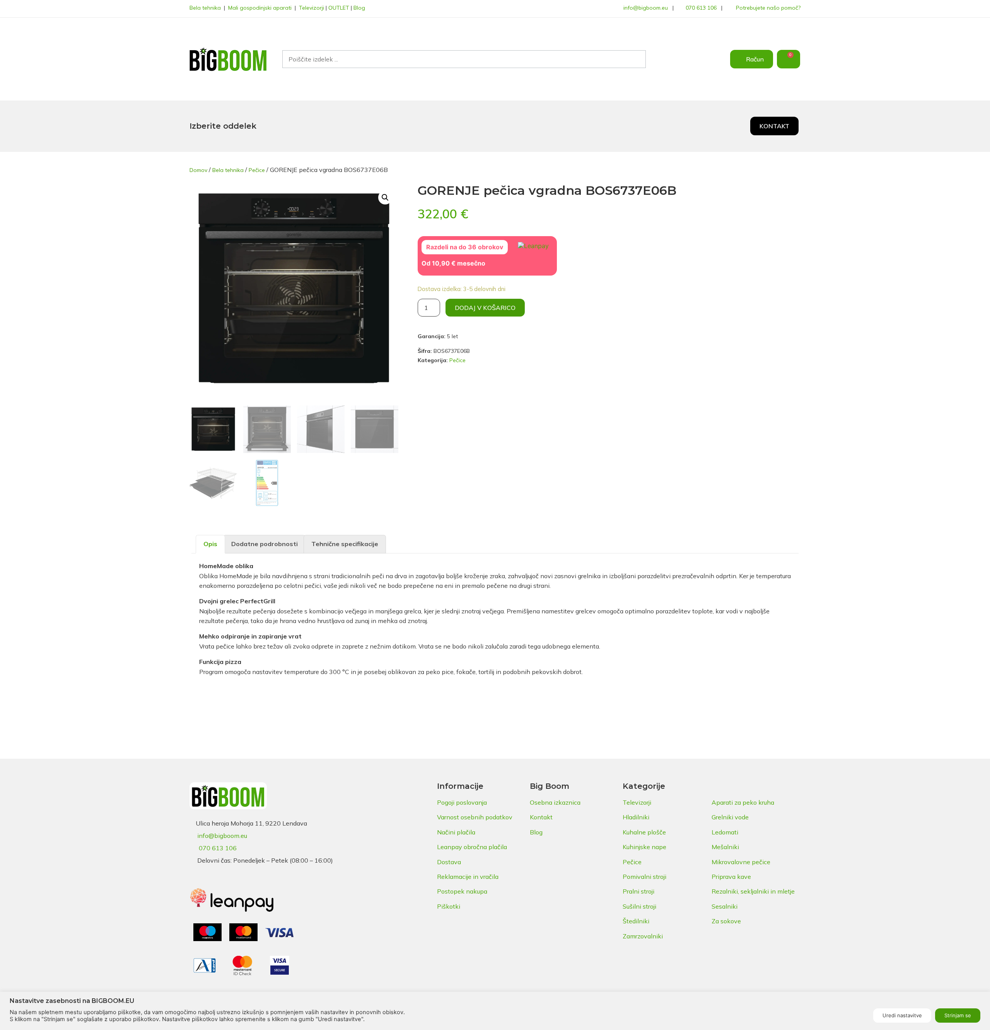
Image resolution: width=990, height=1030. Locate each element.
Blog (359, 7)
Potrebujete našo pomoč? (768, 7)
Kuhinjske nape (644, 847)
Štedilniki (636, 921)
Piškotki (448, 906)
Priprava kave (731, 876)
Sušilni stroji (639, 906)
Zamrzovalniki (643, 936)
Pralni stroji (638, 891)
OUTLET (338, 7)
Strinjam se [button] (957, 1015)
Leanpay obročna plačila (472, 847)
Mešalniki (725, 847)
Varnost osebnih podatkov (474, 817)
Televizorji (311, 7)
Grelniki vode (730, 817)
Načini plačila (456, 832)
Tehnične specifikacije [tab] (344, 544)
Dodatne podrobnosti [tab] (264, 544)
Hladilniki (636, 817)
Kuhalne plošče (644, 832)
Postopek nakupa (462, 891)
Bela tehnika (205, 7)
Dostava (449, 862)
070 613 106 (701, 7)
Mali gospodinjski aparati (260, 7)
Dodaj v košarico (485, 308)
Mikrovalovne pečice (741, 862)
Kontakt (541, 817)
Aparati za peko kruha (743, 802)
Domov (198, 170)
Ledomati (725, 832)
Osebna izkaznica (555, 802)
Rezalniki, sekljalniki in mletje (753, 891)
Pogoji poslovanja (462, 802)
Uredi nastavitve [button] (902, 1015)
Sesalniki (724, 906)
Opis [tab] (210, 544)
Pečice (257, 170)
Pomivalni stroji (644, 876)
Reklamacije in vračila (467, 876)
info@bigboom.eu (645, 7)
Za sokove (726, 921)
